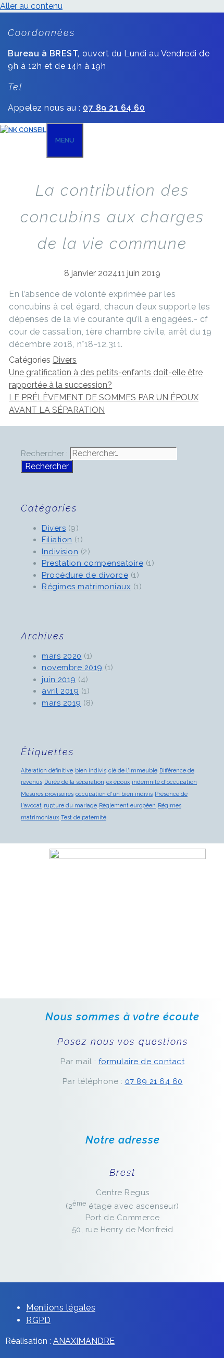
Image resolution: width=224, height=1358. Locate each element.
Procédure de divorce (85, 575)
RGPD (38, 1320)
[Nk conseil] (23, 130)
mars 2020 (62, 656)
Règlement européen (127, 805)
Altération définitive (47, 770)
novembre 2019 (72, 667)
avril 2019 (60, 691)
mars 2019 (61, 703)
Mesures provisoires (47, 794)
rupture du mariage (70, 805)
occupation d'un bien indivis (114, 794)
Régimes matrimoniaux (86, 586)
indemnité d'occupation (164, 782)
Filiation (57, 539)
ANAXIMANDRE (84, 1341)
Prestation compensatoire (92, 563)
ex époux (118, 782)
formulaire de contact (141, 1061)
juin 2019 (59, 679)
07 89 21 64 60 (154, 1081)
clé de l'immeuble (132, 770)
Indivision (60, 551)
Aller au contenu (31, 6)
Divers (65, 360)
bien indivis (90, 770)
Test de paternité (83, 817)
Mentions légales (60, 1308)
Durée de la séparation (74, 782)
